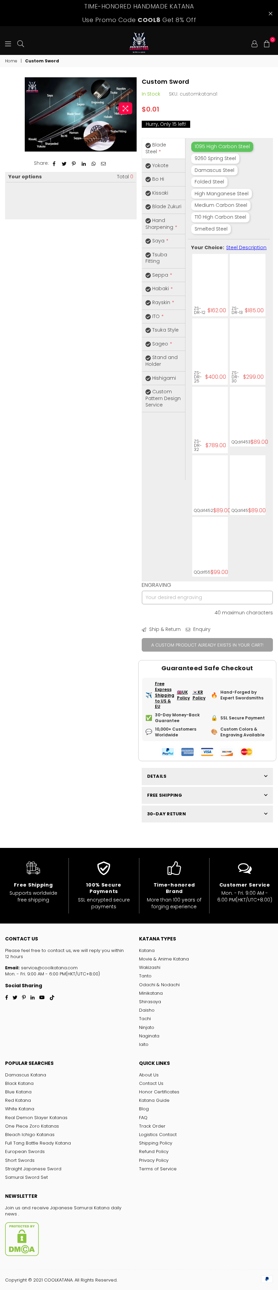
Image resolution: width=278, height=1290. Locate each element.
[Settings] (255, 43)
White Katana (19, 1109)
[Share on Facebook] (54, 163)
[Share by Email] (103, 163)
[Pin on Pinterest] (74, 163)
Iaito (143, 1044)
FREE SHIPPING (164, 795)
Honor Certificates (159, 1092)
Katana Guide (154, 1100)
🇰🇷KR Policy (199, 695)
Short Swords (20, 1160)
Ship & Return (164, 629)
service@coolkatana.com (49, 968)
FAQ (143, 1117)
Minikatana (151, 993)
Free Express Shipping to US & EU (164, 695)
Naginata (149, 1036)
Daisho (147, 1010)
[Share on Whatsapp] (93, 163)
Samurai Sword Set (26, 1177)
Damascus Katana (25, 1075)
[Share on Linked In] (83, 163)
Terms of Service (158, 1169)
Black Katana (19, 1083)
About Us (149, 1075)
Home (11, 61)
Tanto (145, 976)
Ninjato (146, 1027)
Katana (147, 950)
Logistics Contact (158, 1134)
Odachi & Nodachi (159, 984)
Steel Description (246, 247)
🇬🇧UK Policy (183, 695)
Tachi (145, 1018)
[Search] (20, 43)
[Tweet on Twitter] (64, 163)
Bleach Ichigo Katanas (30, 1134)
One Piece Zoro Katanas (32, 1126)
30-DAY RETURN (166, 814)
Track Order (152, 1126)
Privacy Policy (153, 1160)
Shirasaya (150, 1001)
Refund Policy (153, 1151)
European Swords (25, 1151)
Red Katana (18, 1100)
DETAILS (157, 776)
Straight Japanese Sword (33, 1169)
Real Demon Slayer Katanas (36, 1117)
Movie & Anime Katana (164, 959)
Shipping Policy (155, 1143)
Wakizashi (149, 967)
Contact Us (151, 1083)
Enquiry (201, 629)
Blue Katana (18, 1092)
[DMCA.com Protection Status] (22, 1254)
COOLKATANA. (59, 1280)
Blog (144, 1109)
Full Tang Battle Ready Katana (38, 1143)
